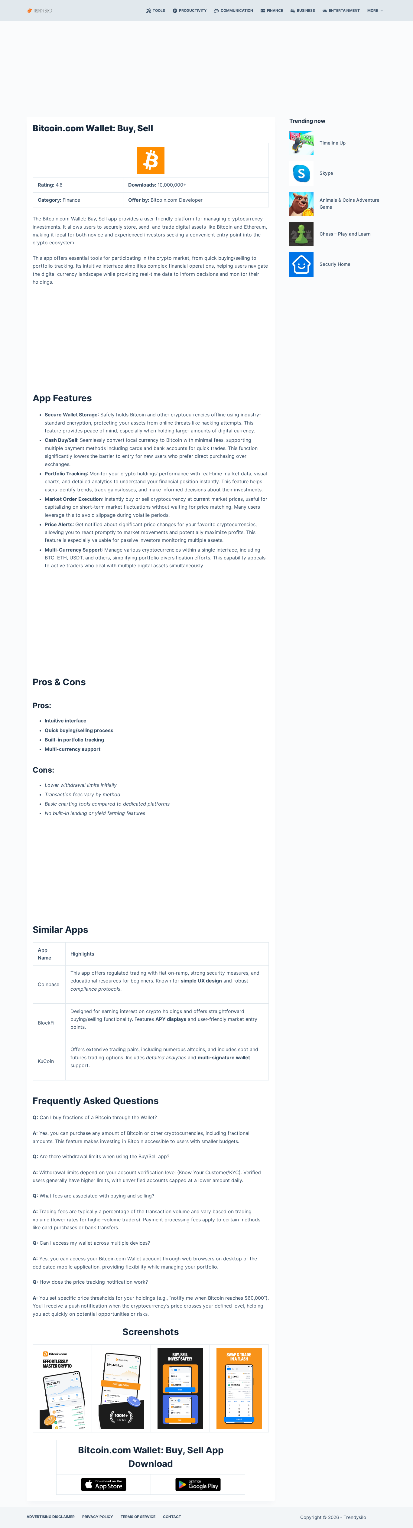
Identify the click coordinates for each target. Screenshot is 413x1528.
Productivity (193, 10)
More (372, 10)
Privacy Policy (97, 1516)
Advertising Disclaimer (51, 1516)
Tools (159, 10)
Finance (275, 10)
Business (306, 10)
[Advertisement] (206, 66)
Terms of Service (138, 1516)
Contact (172, 1516)
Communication (237, 10)
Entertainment (344, 10)
